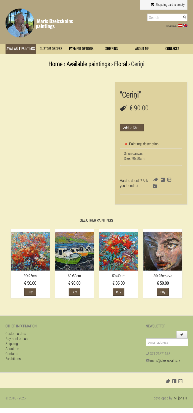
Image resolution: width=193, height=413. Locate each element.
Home (56, 64)
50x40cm (118, 275)
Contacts (172, 48)
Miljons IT (180, 397)
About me (142, 48)
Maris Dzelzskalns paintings (54, 23)
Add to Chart (131, 127)
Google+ (155, 186)
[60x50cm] (74, 250)
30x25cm (30, 275)
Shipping (111, 48)
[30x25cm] (30, 250)
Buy (30, 291)
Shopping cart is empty (170, 4)
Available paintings (21, 48)
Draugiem (169, 180)
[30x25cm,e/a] (162, 250)
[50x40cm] (118, 250)
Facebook (163, 180)
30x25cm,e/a (163, 275)
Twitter (155, 179)
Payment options (81, 48)
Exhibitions (13, 358)
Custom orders (51, 48)
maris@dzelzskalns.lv (165, 360)
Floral (120, 64)
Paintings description (143, 143)
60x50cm (74, 275)
